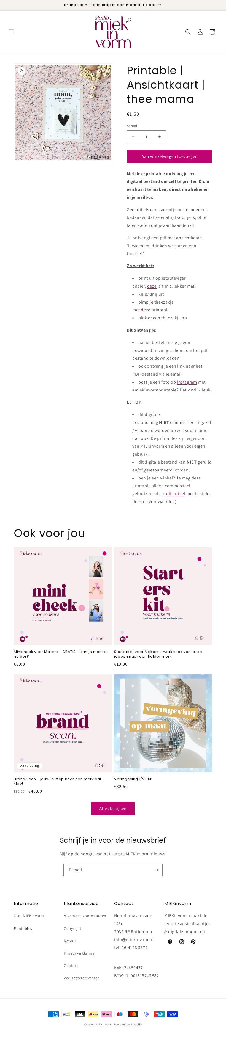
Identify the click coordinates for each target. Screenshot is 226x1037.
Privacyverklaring (79, 953)
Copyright (72, 928)
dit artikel (175, 494)
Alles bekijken (113, 808)
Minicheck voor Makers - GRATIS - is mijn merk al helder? (61, 654)
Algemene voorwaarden (85, 915)
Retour (70, 940)
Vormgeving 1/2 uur (133, 779)
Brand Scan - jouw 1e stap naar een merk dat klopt (57, 781)
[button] (12, 32)
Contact (71, 965)
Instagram (187, 382)
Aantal (132, 125)
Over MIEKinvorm (29, 915)
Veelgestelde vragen (82, 977)
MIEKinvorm (104, 1024)
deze (152, 286)
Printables (23, 928)
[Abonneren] (156, 870)
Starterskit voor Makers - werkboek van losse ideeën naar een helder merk (158, 654)
